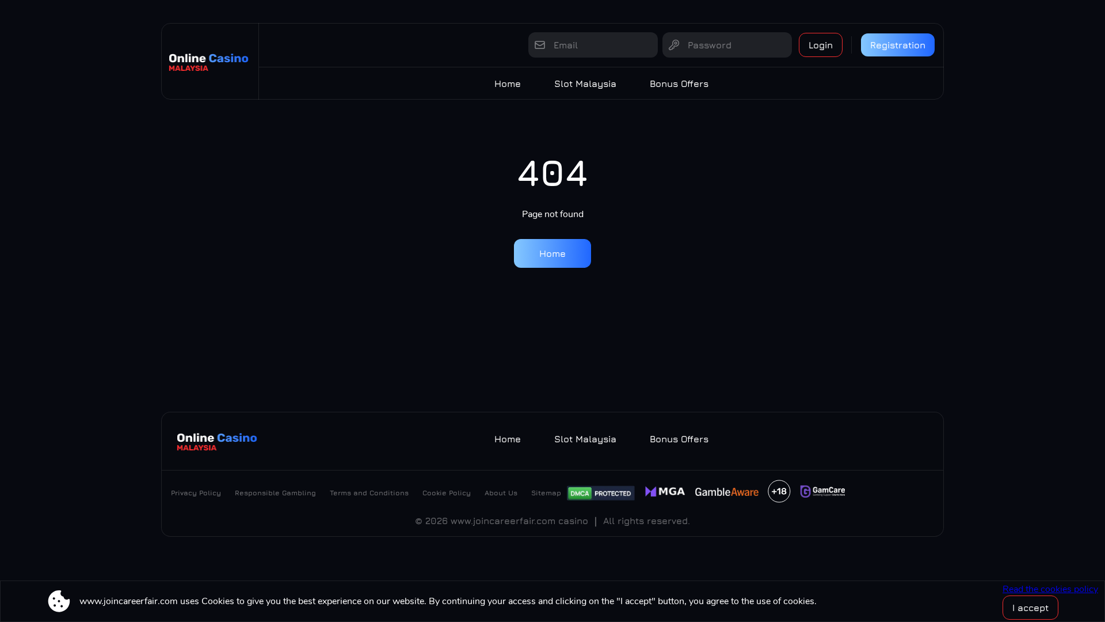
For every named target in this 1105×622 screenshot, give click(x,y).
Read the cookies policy (1050, 589)
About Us (501, 492)
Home (507, 83)
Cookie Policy (446, 492)
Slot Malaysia (585, 83)
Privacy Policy (196, 492)
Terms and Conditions (369, 492)
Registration (897, 45)
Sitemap (546, 492)
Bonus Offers (679, 83)
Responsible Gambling (275, 492)
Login (821, 45)
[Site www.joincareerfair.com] (210, 61)
